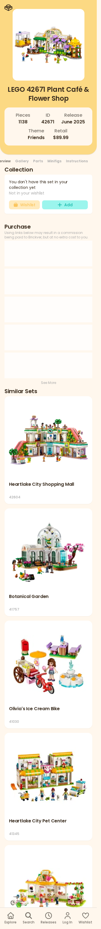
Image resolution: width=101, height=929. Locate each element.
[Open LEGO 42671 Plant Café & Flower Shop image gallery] (48, 45)
